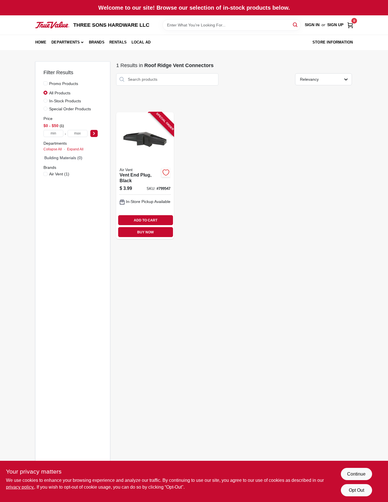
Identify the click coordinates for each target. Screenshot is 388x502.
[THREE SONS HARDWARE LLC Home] (52, 25)
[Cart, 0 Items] (350, 25)
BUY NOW (145, 232)
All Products (59, 93)
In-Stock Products (65, 100)
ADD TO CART (145, 220)
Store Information (332, 42)
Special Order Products (70, 108)
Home (41, 42)
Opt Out (356, 490)
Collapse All (52, 149)
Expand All (75, 149)
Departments (65, 42)
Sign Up (335, 24)
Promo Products (63, 83)
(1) (59, 174)
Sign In (312, 24)
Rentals (118, 42)
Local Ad (141, 42)
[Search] (295, 24)
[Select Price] (94, 133)
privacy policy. (20, 487)
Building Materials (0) (63, 157)
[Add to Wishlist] (165, 172)
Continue (356, 474)
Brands (97, 42)
